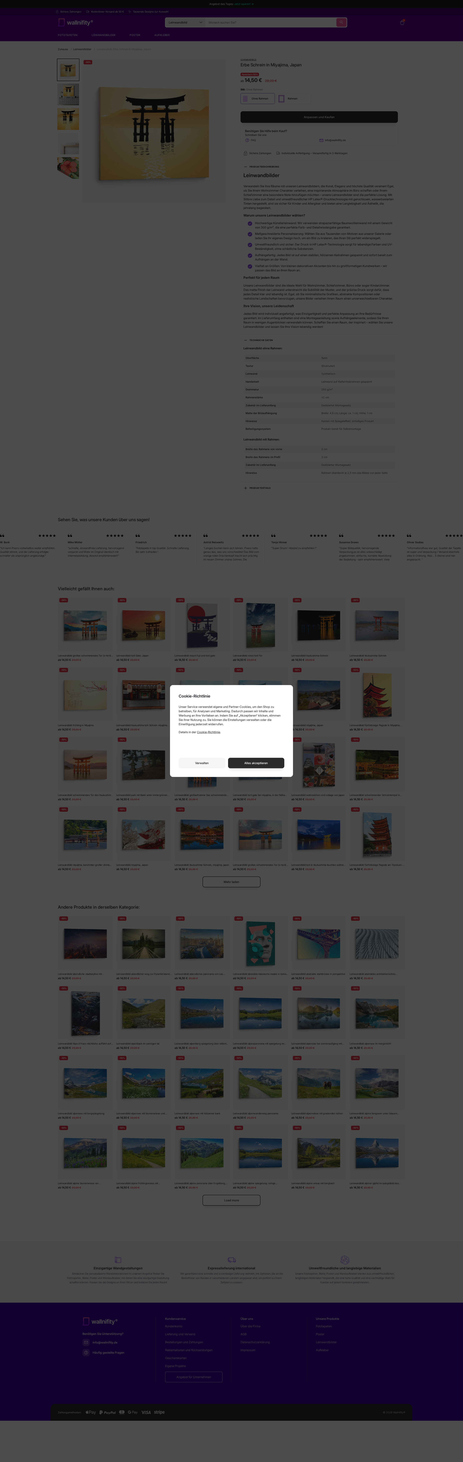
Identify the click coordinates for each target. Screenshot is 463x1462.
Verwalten (202, 763)
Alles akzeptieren (256, 763)
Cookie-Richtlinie (208, 732)
